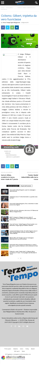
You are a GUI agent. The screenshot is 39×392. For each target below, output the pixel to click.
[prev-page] (18, 258)
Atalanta (15, 349)
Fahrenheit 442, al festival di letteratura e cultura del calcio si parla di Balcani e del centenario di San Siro (24, 246)
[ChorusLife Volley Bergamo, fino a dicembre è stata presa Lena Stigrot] (4, 205)
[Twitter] (8, 27)
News (23, 351)
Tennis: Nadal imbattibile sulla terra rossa (29, 177)
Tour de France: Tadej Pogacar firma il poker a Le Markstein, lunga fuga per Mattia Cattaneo (23, 224)
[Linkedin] (17, 27)
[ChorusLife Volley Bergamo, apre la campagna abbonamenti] (4, 192)
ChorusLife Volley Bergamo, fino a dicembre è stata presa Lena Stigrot (24, 204)
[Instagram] (16, 326)
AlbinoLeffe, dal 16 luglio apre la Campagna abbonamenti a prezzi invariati (22, 238)
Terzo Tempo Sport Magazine (11, 22)
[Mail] (24, 326)
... (15, 7)
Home (2, 7)
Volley (27, 349)
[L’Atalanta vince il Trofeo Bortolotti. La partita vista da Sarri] (4, 198)
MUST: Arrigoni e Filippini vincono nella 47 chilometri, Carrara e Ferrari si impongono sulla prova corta (23, 218)
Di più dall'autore (26, 186)
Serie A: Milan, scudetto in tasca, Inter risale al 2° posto (9, 177)
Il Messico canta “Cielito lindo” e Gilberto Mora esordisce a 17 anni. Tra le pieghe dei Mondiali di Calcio (23, 253)
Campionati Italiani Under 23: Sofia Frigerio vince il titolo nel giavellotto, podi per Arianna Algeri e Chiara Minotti (23, 232)
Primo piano (9, 7)
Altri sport (17, 351)
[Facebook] (3, 27)
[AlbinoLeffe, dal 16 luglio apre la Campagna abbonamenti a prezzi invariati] (4, 239)
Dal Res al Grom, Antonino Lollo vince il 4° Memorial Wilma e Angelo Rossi (24, 211)
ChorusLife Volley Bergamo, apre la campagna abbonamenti (22, 190)
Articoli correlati (13, 186)
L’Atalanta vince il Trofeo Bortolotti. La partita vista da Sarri (23, 197)
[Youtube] (27, 326)
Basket (33, 349)
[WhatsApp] (12, 27)
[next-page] (21, 258)
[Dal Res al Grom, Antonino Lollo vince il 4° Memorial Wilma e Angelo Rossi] (4, 212)
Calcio (21, 349)
